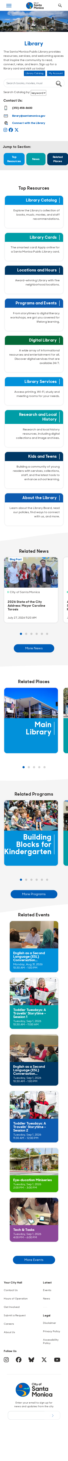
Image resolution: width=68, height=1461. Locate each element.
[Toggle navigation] (9, 5)
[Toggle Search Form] (60, 5)
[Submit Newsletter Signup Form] (52, 1415)
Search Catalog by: (17, 92)
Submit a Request (15, 1315)
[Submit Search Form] (9, 23)
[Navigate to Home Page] (35, 5)
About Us (9, 1332)
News (36, 159)
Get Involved (12, 1307)
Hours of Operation (16, 1298)
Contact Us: (13, 100)
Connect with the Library (28, 123)
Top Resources (14, 159)
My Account (56, 73)
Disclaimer (49, 1322)
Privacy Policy (51, 1331)
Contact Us (11, 1290)
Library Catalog (35, 73)
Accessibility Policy (51, 1341)
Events (47, 1290)
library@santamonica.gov (28, 116)
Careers (9, 1323)
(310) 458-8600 (22, 108)
